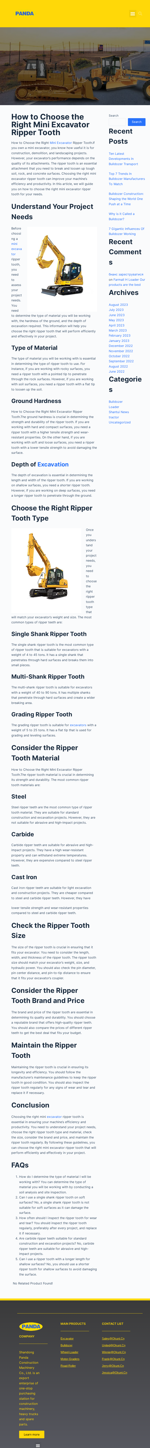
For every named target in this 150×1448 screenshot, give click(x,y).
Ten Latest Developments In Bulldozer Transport (123, 159)
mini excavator (16, 249)
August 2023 (118, 305)
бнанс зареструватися (126, 274)
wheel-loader (69, 1352)
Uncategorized (120, 422)
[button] (133, 13)
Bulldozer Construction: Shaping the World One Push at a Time (126, 199)
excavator (55, 1117)
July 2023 (116, 310)
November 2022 (121, 351)
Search (114, 115)
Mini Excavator (61, 143)
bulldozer (66, 1345)
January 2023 (119, 341)
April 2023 (116, 325)
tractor (114, 417)
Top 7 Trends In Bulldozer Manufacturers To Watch (127, 179)
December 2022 (121, 346)
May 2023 (116, 320)
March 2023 (118, 330)
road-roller (68, 1365)
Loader (114, 407)
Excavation (53, 464)
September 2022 (121, 361)
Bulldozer (116, 402)
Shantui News (119, 412)
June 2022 (117, 371)
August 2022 (118, 366)
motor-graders (70, 1359)
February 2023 (119, 335)
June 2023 (117, 315)
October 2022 (119, 356)
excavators (78, 725)
